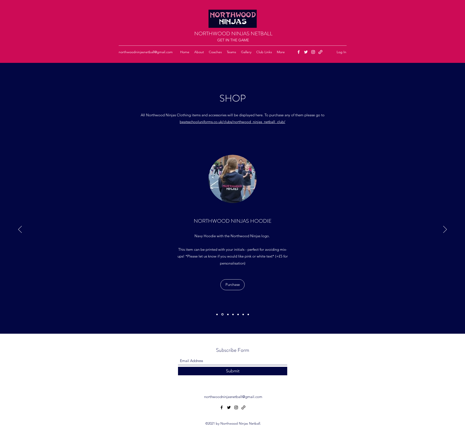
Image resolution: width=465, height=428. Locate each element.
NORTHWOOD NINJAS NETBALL (233, 33)
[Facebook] (298, 52)
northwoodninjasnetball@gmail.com (146, 52)
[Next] (445, 230)
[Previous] (20, 230)
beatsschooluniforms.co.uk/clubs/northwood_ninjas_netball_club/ (232, 121)
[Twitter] (305, 52)
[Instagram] (313, 52)
